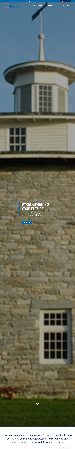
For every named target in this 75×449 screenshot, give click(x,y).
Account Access (66, 1)
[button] (33, 5)
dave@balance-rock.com (35, 1)
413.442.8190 (25, 1)
